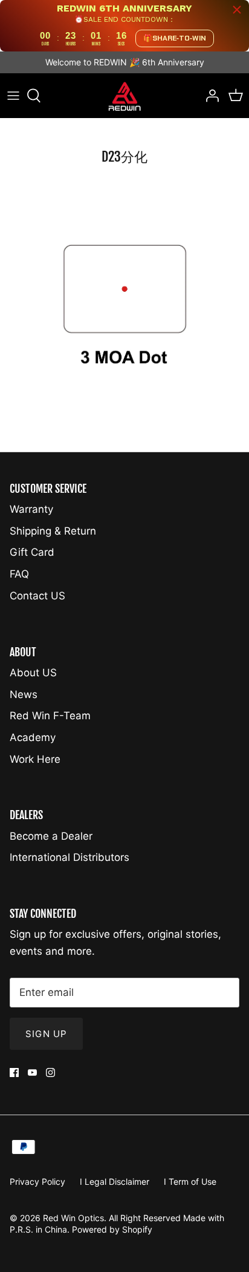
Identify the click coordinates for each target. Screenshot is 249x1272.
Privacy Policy (37, 1181)
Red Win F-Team (50, 716)
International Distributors (69, 857)
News (23, 694)
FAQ (19, 574)
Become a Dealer (51, 836)
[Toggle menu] (13, 95)
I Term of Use (190, 1181)
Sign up (46, 1034)
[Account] (209, 95)
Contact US (37, 596)
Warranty (31, 509)
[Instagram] (50, 1072)
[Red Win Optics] (124, 96)
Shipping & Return (53, 531)
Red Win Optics (73, 1218)
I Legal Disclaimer (114, 1181)
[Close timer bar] (237, 10)
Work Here (35, 759)
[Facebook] (14, 1072)
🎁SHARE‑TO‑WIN (174, 38)
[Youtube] (32, 1072)
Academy (33, 737)
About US (33, 673)
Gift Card (32, 552)
